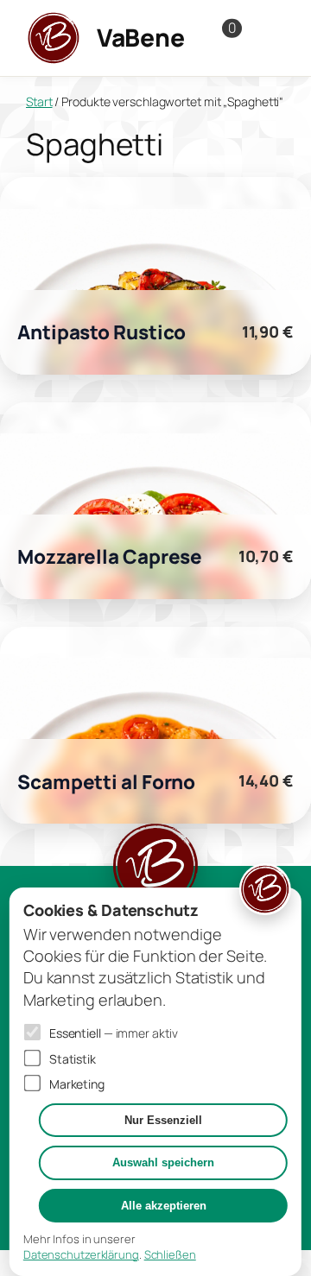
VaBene (140, 37)
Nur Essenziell (163, 1120)
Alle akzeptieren (163, 1205)
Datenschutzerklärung (81, 1254)
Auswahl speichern (163, 1162)
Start (39, 101)
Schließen (170, 1254)
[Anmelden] (268, 38)
